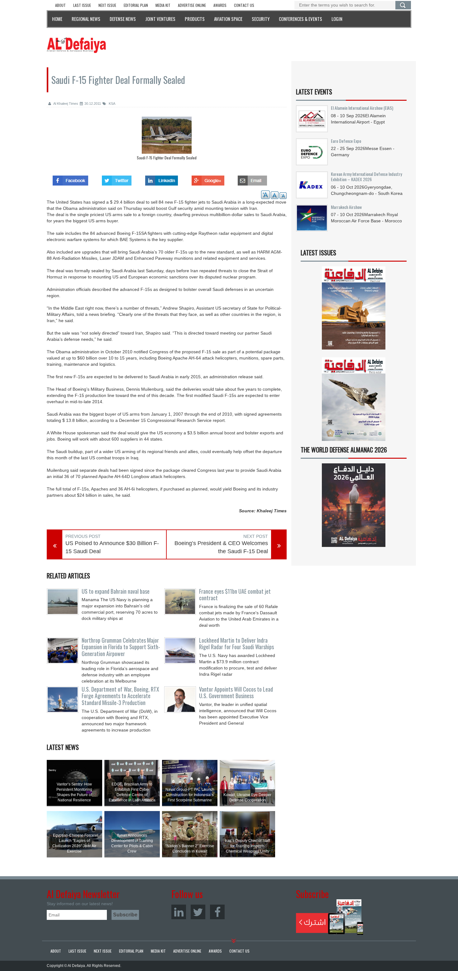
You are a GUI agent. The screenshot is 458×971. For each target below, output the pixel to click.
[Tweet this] (116, 178)
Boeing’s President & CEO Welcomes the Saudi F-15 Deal (221, 547)
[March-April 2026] (354, 310)
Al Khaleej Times (65, 103)
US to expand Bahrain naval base (116, 591)
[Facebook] (217, 912)
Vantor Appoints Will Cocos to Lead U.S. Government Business (236, 692)
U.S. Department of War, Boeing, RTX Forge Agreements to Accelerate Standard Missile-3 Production (120, 696)
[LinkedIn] (178, 912)
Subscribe (330, 917)
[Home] (76, 44)
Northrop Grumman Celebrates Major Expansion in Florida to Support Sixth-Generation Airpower (121, 647)
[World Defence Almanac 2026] (354, 505)
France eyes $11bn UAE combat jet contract (235, 594)
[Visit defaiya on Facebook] (70, 178)
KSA (111, 103)
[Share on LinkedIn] (161, 178)
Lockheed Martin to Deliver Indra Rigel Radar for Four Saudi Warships (236, 643)
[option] (167, 140)
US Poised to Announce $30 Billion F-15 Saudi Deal (112, 547)
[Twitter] (198, 912)
